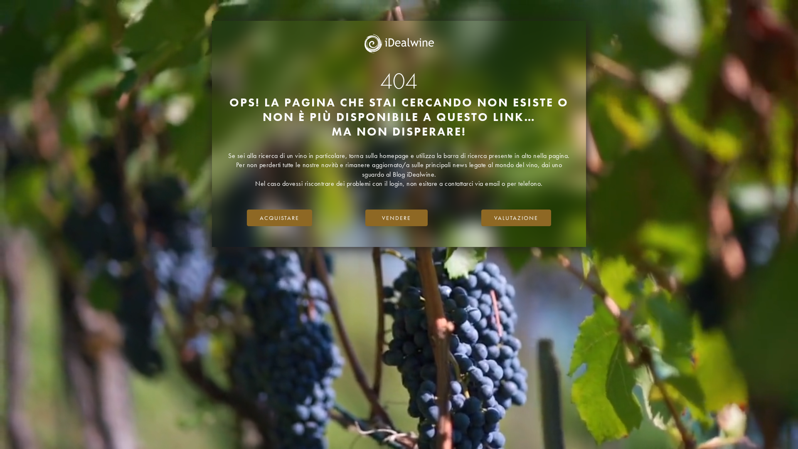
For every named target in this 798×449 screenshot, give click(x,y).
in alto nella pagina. (542, 155)
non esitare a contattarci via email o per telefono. (474, 183)
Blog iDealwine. (414, 174)
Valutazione (516, 218)
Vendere (396, 218)
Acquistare (279, 218)
